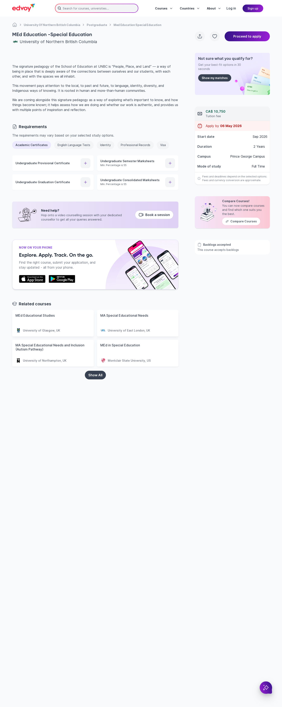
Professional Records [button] (135, 145)
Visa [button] (163, 145)
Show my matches (215, 78)
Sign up (253, 8)
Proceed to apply (247, 36)
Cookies (185, 683)
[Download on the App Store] (32, 279)
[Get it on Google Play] (62, 279)
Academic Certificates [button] (31, 145)
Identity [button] (105, 145)
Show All (95, 375)
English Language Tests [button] (74, 145)
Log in (231, 8)
